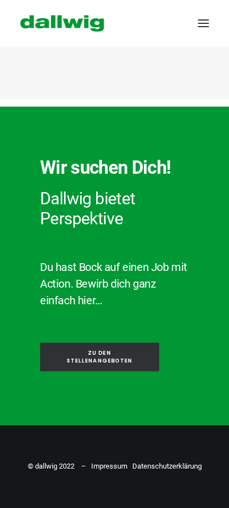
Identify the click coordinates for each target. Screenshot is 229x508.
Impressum (109, 466)
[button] (203, 23)
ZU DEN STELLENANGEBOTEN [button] (100, 357)
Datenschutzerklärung (167, 466)
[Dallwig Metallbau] (62, 23)
